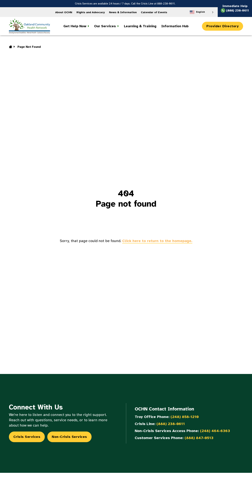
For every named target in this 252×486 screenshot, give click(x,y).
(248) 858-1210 (185, 416)
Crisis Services (26, 437)
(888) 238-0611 (171, 423)
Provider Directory (222, 26)
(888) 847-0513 (199, 437)
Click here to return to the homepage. (157, 240)
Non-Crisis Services (69, 437)
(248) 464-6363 (215, 430)
